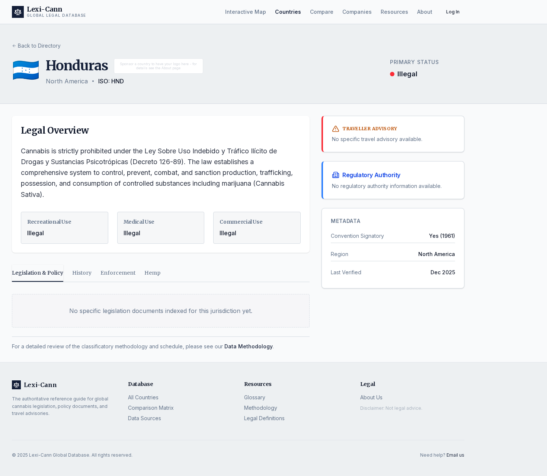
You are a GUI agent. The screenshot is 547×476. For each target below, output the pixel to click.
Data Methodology (248, 346)
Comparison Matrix (151, 408)
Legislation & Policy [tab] (37, 272)
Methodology (260, 408)
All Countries (143, 397)
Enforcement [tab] (117, 272)
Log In (453, 12)
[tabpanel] (161, 317)
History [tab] (82, 272)
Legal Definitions (264, 418)
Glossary (254, 397)
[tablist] (161, 273)
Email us (455, 455)
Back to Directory (39, 45)
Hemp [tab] (152, 272)
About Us (371, 397)
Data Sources (144, 418)
